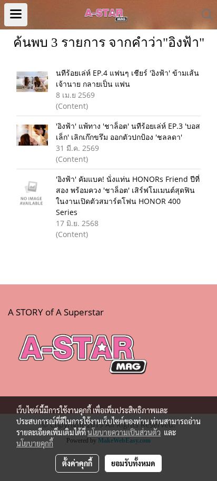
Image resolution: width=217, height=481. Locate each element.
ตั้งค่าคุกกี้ (77, 463)
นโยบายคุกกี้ (34, 443)
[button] (203, 15)
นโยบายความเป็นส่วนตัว (124, 432)
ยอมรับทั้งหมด (133, 463)
